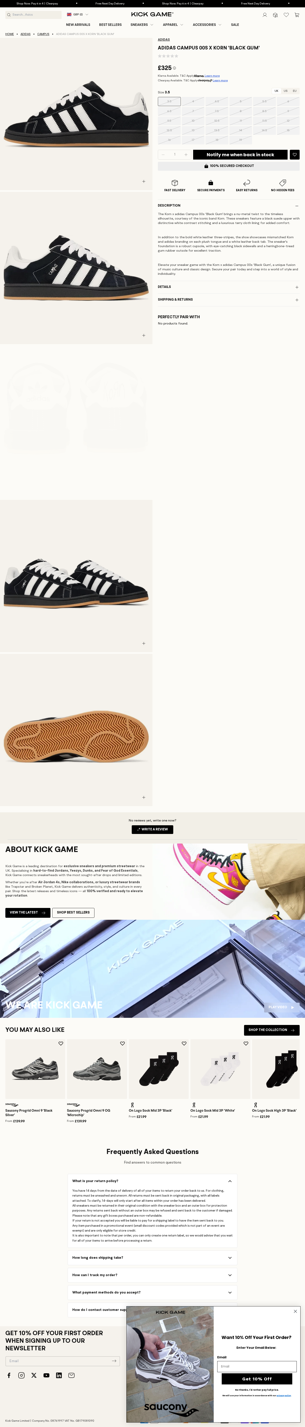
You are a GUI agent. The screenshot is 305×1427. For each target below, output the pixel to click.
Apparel (170, 25)
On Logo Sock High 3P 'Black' (274, 1110)
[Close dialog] (295, 1311)
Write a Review (157, 831)
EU (295, 91)
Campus (43, 34)
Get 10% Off (257, 1379)
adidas (26, 34)
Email (221, 1357)
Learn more (212, 75)
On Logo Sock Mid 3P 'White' (212, 1110)
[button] (142, 25)
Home (9, 34)
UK (276, 91)
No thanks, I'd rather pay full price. (257, 1390)
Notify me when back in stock (240, 155)
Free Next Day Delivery (72, 3)
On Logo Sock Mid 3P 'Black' (150, 1110)
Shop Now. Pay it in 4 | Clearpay (145, 3)
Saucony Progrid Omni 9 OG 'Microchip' (88, 1112)
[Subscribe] (114, 1361)
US (286, 91)
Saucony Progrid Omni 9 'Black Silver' (28, 1112)
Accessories (204, 25)
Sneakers (139, 25)
